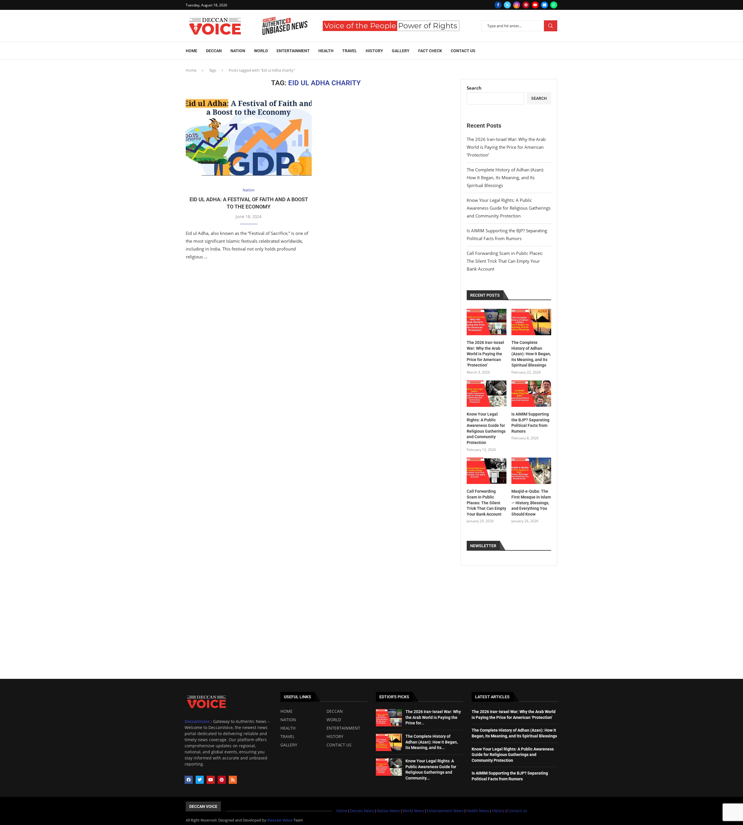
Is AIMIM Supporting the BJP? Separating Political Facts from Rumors (530, 423)
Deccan (214, 50)
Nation (237, 50)
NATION (288, 720)
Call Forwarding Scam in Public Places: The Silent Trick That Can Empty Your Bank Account (505, 261)
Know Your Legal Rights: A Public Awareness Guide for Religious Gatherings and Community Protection (509, 208)
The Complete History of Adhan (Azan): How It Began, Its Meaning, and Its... (431, 742)
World (261, 50)
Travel (349, 50)
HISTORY (335, 737)
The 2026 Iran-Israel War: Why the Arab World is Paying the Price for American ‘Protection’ (506, 147)
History (374, 50)
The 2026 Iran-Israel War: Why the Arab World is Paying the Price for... (433, 717)
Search (550, 25)
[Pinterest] (525, 4)
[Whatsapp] (553, 4)
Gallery (401, 50)
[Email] (544, 4)
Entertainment (293, 50)
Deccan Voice (203, 806)
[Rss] (233, 780)
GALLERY (288, 745)
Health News (478, 810)
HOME (286, 711)
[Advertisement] (371, 635)
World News (414, 810)
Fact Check (430, 50)
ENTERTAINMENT (343, 728)
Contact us (463, 50)
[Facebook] (498, 4)
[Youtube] (535, 4)
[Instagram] (516, 4)
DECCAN (335, 711)
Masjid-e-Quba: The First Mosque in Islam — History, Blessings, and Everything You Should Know (531, 502)
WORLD (334, 720)
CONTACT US (339, 745)
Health (325, 50)
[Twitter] (507, 4)
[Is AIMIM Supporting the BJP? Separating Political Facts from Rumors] (531, 393)
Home (191, 50)
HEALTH (287, 728)
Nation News (388, 810)
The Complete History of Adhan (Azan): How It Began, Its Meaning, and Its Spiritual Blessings (505, 177)
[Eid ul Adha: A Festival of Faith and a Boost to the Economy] (249, 138)
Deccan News (362, 810)
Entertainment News (445, 810)
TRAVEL (287, 737)
